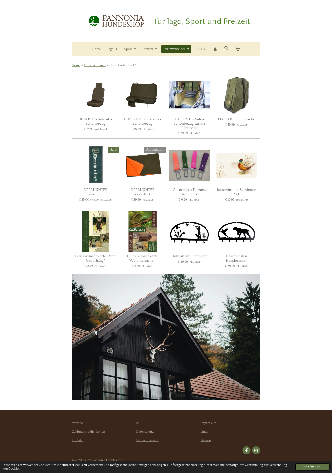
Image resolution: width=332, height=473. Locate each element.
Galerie (206, 440)
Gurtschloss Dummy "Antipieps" (189, 192)
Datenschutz (145, 431)
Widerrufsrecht (147, 440)
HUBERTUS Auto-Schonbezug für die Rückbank (189, 123)
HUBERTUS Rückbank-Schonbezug (142, 121)
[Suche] (226, 48)
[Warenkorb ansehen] (237, 49)
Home (76, 65)
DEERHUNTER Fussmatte (95, 192)
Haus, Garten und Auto (126, 65)
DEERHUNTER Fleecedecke (142, 192)
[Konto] (215, 49)
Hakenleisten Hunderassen (236, 258)
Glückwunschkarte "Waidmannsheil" (142, 258)
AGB (139, 423)
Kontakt (77, 440)
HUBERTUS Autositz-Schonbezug (95, 121)
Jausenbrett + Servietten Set (236, 192)
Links (204, 431)
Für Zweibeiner (95, 65)
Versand (77, 423)
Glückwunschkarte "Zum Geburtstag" (95, 258)
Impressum (208, 423)
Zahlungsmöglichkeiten (88, 431)
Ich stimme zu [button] (312, 466)
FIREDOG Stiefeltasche (236, 119)
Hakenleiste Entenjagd (189, 256)
